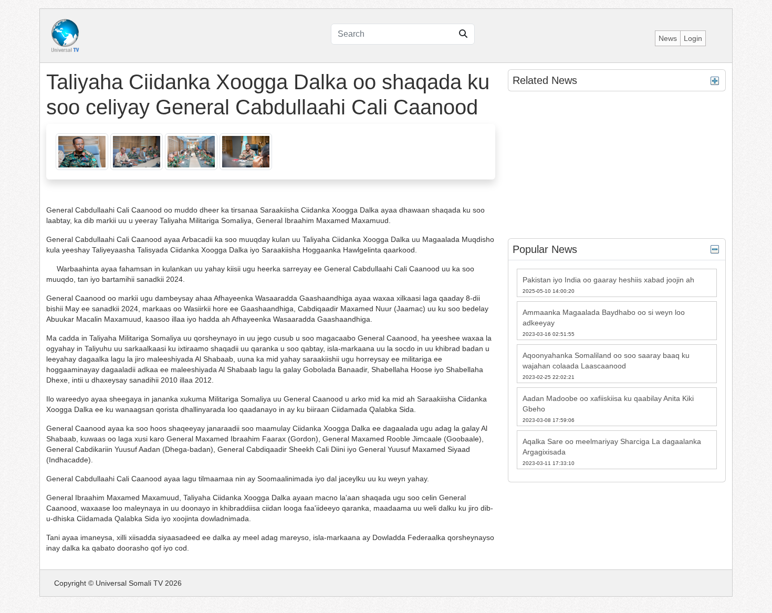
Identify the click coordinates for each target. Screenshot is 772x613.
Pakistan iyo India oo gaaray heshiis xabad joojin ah (608, 280)
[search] (463, 34)
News (668, 38)
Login (693, 38)
